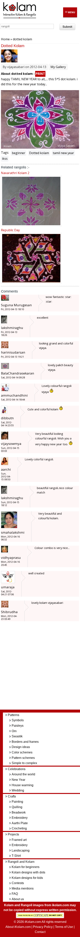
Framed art (19, 839)
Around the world (23, 774)
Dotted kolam (39, 153)
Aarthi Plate (20, 823)
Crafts (12, 796)
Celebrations (16, 769)
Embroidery (20, 817)
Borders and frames (25, 741)
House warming (22, 785)
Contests (18, 883)
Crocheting (19, 828)
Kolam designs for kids (27, 877)
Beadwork (19, 812)
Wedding (18, 790)
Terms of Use (64, 926)
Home (5, 39)
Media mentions (23, 888)
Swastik (17, 736)
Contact (40, 932)
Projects (13, 834)
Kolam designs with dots (28, 872)
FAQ (15, 893)
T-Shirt (16, 855)
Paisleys (17, 725)
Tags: (5, 152)
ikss (5, 158)
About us (18, 899)
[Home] (19, 18)
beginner (18, 153)
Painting (17, 801)
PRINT (40, 74)
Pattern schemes (23, 757)
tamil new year (63, 153)
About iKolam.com (18, 926)
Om (14, 731)
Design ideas (21, 747)
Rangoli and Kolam (21, 861)
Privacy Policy (43, 926)
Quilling (17, 807)
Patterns (13, 715)
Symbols (18, 720)
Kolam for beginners (25, 867)
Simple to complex (24, 763)
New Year (18, 779)
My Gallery (58, 67)
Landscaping (21, 850)
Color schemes (22, 752)
